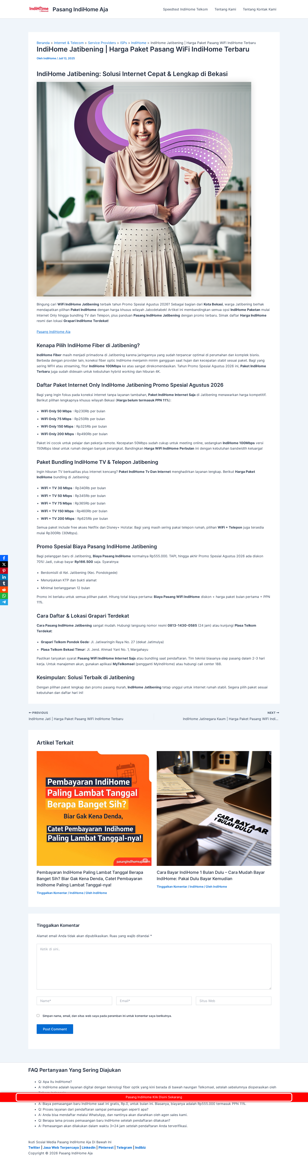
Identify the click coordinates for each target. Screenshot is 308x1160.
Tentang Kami (225, 9)
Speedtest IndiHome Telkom (185, 9)
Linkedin (89, 1147)
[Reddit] (4, 589)
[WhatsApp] (4, 596)
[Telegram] (4, 602)
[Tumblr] (4, 583)
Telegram (124, 1147)
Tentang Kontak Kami (259, 9)
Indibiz (140, 1147)
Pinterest (106, 1147)
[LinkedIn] (4, 577)
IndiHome (76, 893)
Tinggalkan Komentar (52, 893)
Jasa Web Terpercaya (61, 1147)
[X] (4, 564)
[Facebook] (4, 558)
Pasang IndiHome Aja (80, 9)
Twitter (34, 1147)
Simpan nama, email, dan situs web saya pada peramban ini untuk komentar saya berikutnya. (107, 1016)
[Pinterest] (4, 571)
